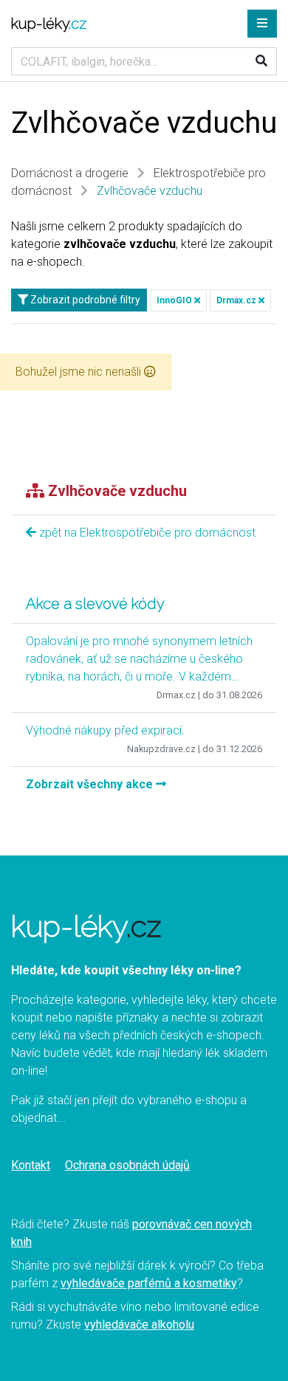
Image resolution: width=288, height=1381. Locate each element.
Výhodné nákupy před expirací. (105, 730)
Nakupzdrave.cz (161, 748)
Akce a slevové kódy (95, 604)
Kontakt (30, 1165)
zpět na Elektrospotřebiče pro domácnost (146, 533)
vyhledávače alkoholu (139, 1325)
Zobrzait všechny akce (91, 784)
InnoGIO (175, 300)
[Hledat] (261, 61)
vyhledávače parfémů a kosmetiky (149, 1283)
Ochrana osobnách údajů (127, 1165)
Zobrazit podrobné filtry (84, 300)
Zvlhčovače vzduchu (149, 191)
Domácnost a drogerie (69, 173)
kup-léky (48, 23)
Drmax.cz (237, 300)
